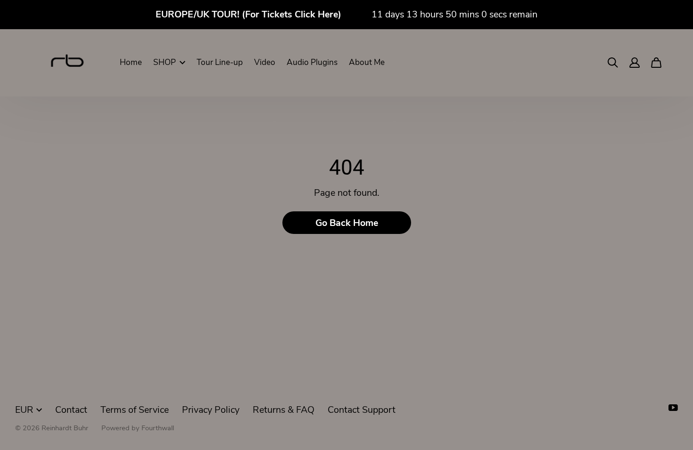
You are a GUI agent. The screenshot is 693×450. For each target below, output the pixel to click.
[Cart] (656, 62)
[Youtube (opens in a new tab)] (673, 407)
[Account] (634, 62)
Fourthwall (157, 428)
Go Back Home (346, 223)
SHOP (164, 62)
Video (264, 62)
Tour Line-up (220, 62)
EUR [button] (24, 409)
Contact (71, 409)
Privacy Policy (210, 409)
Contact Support (362, 409)
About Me (367, 62)
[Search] (613, 62)
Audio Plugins (312, 62)
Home (131, 62)
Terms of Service (134, 409)
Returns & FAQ (283, 409)
